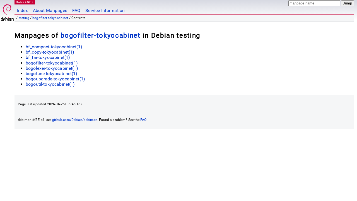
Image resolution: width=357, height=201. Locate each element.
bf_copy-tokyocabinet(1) (50, 52)
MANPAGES (25, 2)
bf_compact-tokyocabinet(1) (54, 46)
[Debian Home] (7, 11)
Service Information (105, 10)
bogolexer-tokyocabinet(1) (52, 68)
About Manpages (50, 10)
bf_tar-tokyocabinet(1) (48, 57)
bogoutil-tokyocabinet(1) (50, 84)
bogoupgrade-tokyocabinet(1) (55, 79)
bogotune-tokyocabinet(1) (52, 73)
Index (22, 10)
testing (24, 18)
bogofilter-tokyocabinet (50, 18)
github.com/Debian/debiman (74, 120)
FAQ (76, 10)
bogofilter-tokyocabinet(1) (52, 63)
